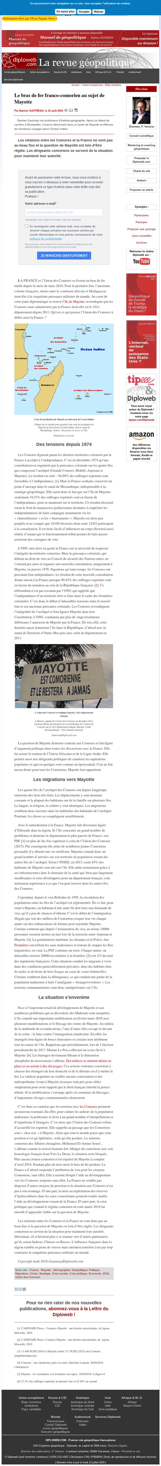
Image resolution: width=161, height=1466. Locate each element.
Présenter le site (131, 1451)
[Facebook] (16, 1290)
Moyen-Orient (132, 1405)
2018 (106, 1273)
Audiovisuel (135, 72)
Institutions (31, 1405)
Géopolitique (79, 1270)
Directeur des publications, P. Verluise (42, 1451)
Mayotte (46, 1270)
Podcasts (82, 1421)
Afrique (132, 1402)
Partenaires (141, 215)
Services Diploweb (13, 79)
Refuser (98, 11)
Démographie (61, 1270)
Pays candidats (31, 1409)
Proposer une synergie (141, 229)
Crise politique (78, 1273)
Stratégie (44, 1273)
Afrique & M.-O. (103, 72)
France (34, 1270)
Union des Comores (27, 1277)
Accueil (75, 85)
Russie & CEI (60, 72)
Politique (94, 1270)
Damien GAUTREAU (31, 110)
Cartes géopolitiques (14, 72)
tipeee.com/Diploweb (141, 419)
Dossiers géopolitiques (55, 1431)
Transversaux (55, 1421)
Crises (34, 1273)
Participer (141, 222)
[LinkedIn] (20, 1290)
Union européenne (39, 72)
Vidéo (82, 1424)
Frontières (21, 944)
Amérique (76, 72)
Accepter (84, 11)
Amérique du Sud (82, 1409)
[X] (24, 1290)
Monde (120, 72)
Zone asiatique (107, 1409)
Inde (108, 1405)
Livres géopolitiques (55, 1428)
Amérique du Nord (82, 1402)
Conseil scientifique (141, 135)
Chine (108, 1402)
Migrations (21, 1273)
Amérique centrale (82, 1405)
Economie (95, 1273)
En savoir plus (65, 11)
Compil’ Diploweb (56, 1424)
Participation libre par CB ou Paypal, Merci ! (30, 18)
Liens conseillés (141, 235)
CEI (57, 1405)
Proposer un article (141, 189)
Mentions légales (117, 1445)
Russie (57, 1402)
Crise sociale (60, 1273)
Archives (141, 242)
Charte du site (141, 171)
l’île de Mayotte (73, 301)
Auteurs (141, 180)
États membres (113, 85)
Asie (88, 72)
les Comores (88, 1106)
